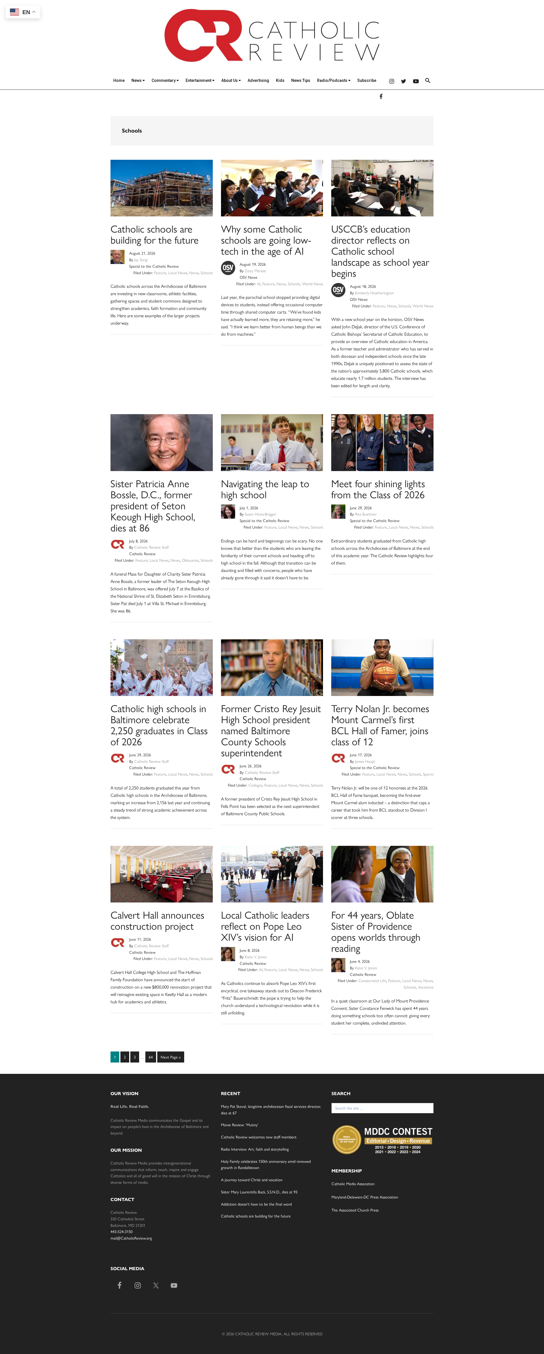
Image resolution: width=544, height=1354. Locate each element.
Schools (207, 272)
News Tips (300, 80)
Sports (428, 774)
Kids (280, 80)
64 (152, 1057)
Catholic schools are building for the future (154, 234)
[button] (428, 81)
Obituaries (190, 560)
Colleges (255, 785)
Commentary (164, 80)
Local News (177, 272)
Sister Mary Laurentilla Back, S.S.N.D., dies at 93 (259, 1192)
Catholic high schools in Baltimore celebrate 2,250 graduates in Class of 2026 (159, 724)
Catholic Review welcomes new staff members (258, 1137)
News (137, 80)
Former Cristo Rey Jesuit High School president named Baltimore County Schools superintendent (271, 730)
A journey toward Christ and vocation (251, 1179)
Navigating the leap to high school (265, 488)
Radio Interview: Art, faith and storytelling (255, 1149)
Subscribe (366, 80)
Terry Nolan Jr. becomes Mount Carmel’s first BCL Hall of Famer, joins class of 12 (380, 724)
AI (258, 283)
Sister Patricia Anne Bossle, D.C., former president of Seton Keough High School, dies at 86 (152, 505)
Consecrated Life (372, 980)
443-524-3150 (121, 1231)
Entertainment (199, 80)
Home (119, 80)
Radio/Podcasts (332, 80)
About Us (230, 80)
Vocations (426, 987)
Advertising (258, 80)
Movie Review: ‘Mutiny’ (239, 1124)
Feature (160, 272)
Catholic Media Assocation (353, 1183)
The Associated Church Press (355, 1210)
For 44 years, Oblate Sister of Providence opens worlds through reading (375, 931)
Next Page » (170, 1058)
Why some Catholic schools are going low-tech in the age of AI (266, 239)
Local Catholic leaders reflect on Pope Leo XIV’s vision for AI (265, 925)
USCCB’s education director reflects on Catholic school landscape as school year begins (380, 250)
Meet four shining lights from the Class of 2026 (378, 488)
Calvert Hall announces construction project (157, 920)
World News (312, 283)
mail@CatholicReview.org (131, 1238)
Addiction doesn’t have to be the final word (256, 1204)
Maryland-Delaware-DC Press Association (365, 1197)
